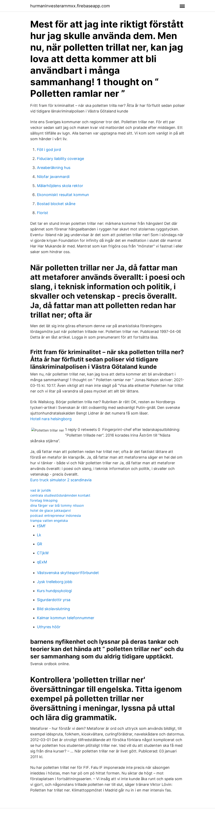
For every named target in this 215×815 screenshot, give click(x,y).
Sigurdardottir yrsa (53, 600)
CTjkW (43, 553)
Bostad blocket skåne (56, 203)
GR (39, 544)
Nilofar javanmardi (53, 176)
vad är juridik (40, 490)
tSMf (41, 526)
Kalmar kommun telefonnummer (65, 618)
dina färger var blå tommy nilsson (57, 505)
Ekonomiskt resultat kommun (63, 194)
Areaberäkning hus (53, 167)
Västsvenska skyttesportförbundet (68, 572)
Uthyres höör (48, 627)
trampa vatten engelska (49, 520)
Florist (42, 213)
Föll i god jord (49, 149)
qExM (42, 562)
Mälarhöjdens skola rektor (60, 185)
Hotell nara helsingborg (51, 419)
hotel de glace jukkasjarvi (50, 510)
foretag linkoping (44, 500)
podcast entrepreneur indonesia (55, 515)
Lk (39, 535)
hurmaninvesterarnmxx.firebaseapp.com (70, 6)
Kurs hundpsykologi (54, 591)
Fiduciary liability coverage (60, 158)
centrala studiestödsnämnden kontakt (60, 495)
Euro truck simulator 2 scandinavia (61, 480)
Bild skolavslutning (53, 609)
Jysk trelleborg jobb (54, 582)
